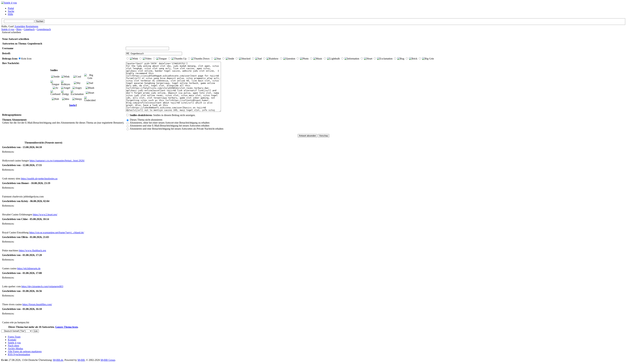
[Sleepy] (77, 99)
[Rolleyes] (65, 83)
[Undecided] (90, 99)
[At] (55, 87)
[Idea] (65, 99)
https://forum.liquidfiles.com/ (37, 304)
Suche (11, 11)
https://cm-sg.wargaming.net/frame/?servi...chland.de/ (56, 232)
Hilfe (10, 14)
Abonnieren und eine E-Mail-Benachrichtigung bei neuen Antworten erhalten (169, 125)
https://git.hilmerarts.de (28, 268)
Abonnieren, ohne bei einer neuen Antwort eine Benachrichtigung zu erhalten (169, 122)
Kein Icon (26, 58)
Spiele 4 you (7, 29)
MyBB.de (58, 360)
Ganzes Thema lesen (66, 327)
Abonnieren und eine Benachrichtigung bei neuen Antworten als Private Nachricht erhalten (176, 128)
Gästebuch (29, 29)
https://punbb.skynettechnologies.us (39, 178)
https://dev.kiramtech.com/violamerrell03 (42, 286)
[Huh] (55, 99)
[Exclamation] (77, 93)
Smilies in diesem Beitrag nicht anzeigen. (162, 115)
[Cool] (77, 76)
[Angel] (65, 87)
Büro (19, 29)
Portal (11, 8)
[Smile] (55, 76)
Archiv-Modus (15, 348)
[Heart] (90, 92)
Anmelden (19, 26)
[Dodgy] (65, 93)
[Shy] (77, 83)
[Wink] (65, 76)
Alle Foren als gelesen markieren (25, 351)
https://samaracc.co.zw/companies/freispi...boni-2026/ (57, 160)
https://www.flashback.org (32, 250)
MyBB (81, 360)
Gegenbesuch (44, 29)
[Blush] (90, 87)
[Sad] (90, 83)
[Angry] (77, 87)
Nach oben (13, 345)
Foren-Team (14, 336)
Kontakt (12, 339)
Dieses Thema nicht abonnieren (145, 119)
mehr (73, 105)
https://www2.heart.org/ (45, 214)
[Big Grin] (90, 77)
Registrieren (32, 26)
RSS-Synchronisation (19, 354)
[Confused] (55, 93)
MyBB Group (108, 360)
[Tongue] (55, 83)
